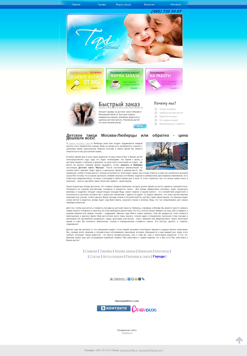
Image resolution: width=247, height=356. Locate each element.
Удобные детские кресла (169, 113)
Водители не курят (166, 116)
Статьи (95, 256)
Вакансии (145, 251)
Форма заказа (125, 251)
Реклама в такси (138, 256)
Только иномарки (165, 109)
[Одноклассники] (136, 279)
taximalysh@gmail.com (150, 350)
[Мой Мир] (139, 279)
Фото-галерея (113, 256)
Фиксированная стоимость (170, 124)
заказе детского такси (79, 143)
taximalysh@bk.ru (129, 350)
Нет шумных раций (166, 120)
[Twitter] (132, 279)
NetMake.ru (127, 333)
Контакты (162, 251)
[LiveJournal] (143, 279)
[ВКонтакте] (129, 279)
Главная (91, 251)
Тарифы (106, 251)
